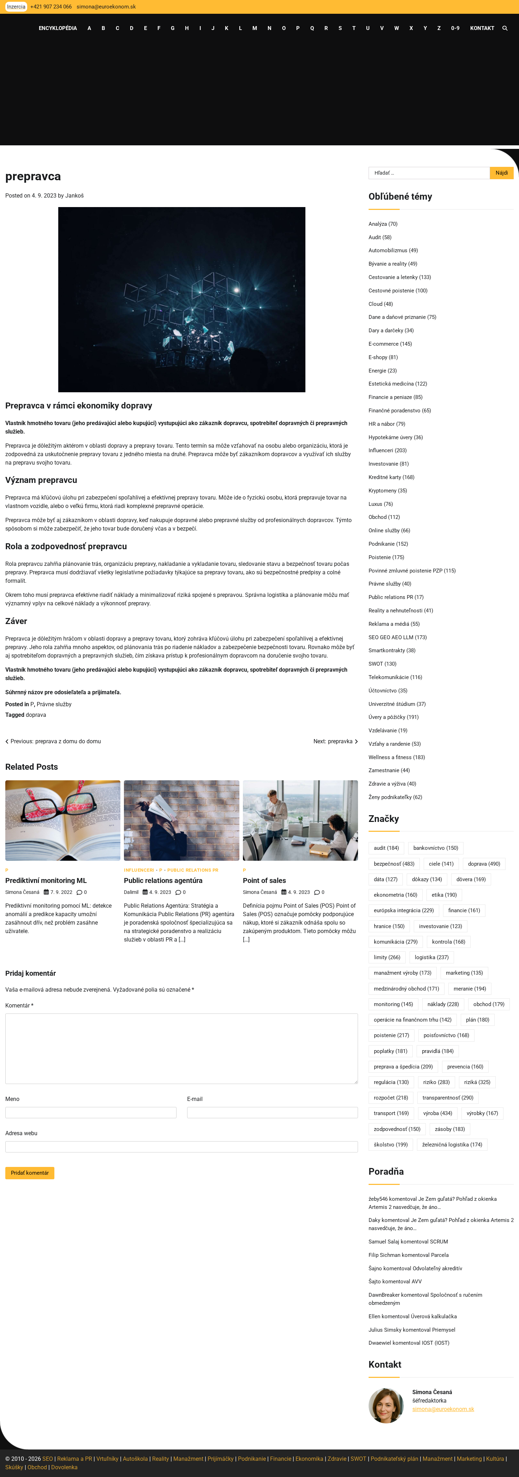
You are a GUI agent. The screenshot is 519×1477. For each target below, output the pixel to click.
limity (387, 957)
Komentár (19, 1005)
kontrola (448, 942)
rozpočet (391, 1098)
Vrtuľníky (107, 1458)
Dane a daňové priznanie (397, 317)
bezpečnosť (394, 864)
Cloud (375, 304)
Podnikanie (382, 544)
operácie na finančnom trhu (413, 1020)
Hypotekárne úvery (390, 437)
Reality (160, 1458)
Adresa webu (21, 1133)
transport (391, 1113)
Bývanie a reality (388, 264)
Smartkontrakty (387, 650)
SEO (47, 1458)
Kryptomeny (382, 491)
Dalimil (131, 892)
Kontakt (482, 28)
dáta (386, 879)
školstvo (391, 1145)
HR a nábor (382, 424)
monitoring (393, 1004)
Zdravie (337, 1458)
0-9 (455, 28)
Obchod (378, 517)
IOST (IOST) (435, 1343)
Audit (375, 237)
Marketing (469, 1458)
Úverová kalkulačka (434, 1316)
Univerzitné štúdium (392, 704)
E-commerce (384, 344)
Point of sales (264, 880)
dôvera (471, 879)
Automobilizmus (388, 250)
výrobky (482, 1113)
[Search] (505, 28)
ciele (441, 864)
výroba (437, 1113)
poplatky (390, 1051)
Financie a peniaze (390, 397)
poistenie (391, 1035)
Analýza (378, 224)
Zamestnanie (384, 770)
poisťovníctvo (446, 1035)
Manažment (188, 1458)
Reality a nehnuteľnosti (396, 610)
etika (444, 895)
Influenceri (139, 870)
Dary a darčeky (386, 330)
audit (386, 848)
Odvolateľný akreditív (437, 1268)
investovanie (440, 926)
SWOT (376, 664)
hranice (389, 926)
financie (464, 910)
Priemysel (443, 1330)
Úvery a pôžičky (387, 717)
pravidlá (438, 1051)
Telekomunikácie (389, 677)
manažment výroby (402, 973)
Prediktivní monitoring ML (46, 880)
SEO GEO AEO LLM (391, 637)
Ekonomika (309, 1458)
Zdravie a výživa (387, 784)
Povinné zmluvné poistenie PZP (405, 571)
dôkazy (427, 879)
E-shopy (378, 357)
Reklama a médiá (389, 624)
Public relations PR (193, 870)
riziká (477, 1082)
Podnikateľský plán (394, 1458)
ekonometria (395, 895)
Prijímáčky (221, 1458)
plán (477, 1020)
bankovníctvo (435, 848)
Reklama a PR (74, 1458)
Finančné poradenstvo (394, 410)
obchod (489, 1004)
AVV (417, 1281)
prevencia (465, 1067)
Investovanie (383, 464)
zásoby (450, 1129)
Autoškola (135, 1458)
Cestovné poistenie (391, 290)
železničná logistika (452, 1145)
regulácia (391, 1082)
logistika (432, 957)
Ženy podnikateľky (390, 797)
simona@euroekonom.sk (443, 1409)
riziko (436, 1082)
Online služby (384, 530)
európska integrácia (404, 910)
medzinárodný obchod (406, 989)
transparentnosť (448, 1098)
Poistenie (380, 557)
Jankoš (74, 195)
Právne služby (54, 704)
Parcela (440, 1255)
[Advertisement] (259, 96)
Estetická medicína (391, 384)
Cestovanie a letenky (393, 277)
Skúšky (14, 1467)
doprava (36, 715)
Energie (377, 371)
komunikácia (396, 942)
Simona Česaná (22, 892)
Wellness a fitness (390, 757)
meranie (470, 989)
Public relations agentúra (163, 880)
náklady (443, 1004)
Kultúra (495, 1458)
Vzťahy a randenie (389, 744)
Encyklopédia (58, 28)
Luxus (375, 504)
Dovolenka (64, 1467)
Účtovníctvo (383, 691)
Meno (12, 1099)
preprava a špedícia (403, 1067)
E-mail (195, 1099)
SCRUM (439, 1242)
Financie (280, 1458)
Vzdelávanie (383, 730)
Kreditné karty (385, 477)
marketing (464, 973)
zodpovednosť (397, 1129)
